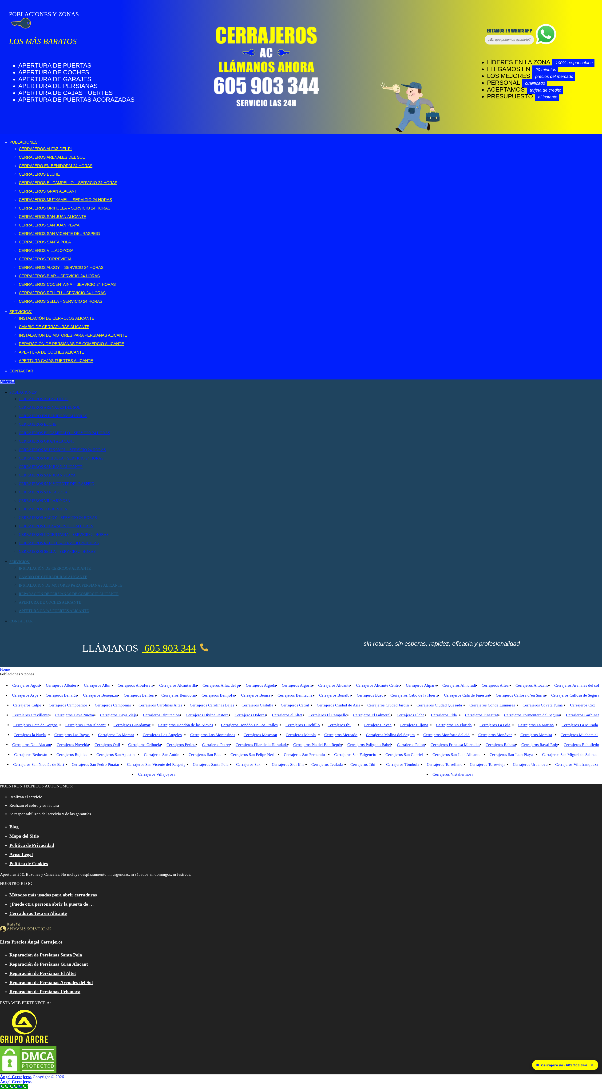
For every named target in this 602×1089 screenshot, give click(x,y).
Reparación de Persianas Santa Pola (45, 954)
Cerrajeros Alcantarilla (178, 685)
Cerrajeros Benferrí (140, 695)
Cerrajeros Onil (107, 744)
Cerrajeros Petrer (216, 744)
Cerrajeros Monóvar (495, 735)
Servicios (20, 312)
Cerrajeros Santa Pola (45, 242)
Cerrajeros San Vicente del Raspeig (59, 233)
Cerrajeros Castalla (257, 705)
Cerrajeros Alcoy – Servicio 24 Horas (61, 267)
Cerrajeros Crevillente (30, 715)
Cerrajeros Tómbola (402, 764)
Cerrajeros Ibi (339, 725)
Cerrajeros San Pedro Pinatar (95, 764)
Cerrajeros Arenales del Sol (52, 157)
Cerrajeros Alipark (421, 685)
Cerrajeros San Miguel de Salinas (569, 754)
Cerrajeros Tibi (362, 764)
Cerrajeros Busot (371, 695)
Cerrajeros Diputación (161, 715)
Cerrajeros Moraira (536, 735)
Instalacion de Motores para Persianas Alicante (73, 335)
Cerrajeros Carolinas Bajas (212, 705)
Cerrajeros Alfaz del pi (221, 685)
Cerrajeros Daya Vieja (118, 715)
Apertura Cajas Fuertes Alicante (56, 361)
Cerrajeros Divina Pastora (207, 715)
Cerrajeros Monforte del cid (446, 735)
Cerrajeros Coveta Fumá (543, 705)
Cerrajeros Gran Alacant (48, 191)
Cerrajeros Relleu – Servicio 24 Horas (62, 293)
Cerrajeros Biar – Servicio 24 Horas (59, 276)
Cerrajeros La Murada (580, 725)
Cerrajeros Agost (26, 685)
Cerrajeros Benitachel (295, 695)
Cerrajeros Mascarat (260, 735)
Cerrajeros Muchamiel (579, 735)
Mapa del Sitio (24, 836)
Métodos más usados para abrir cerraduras (53, 894)
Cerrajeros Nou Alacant (31, 744)
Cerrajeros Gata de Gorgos (35, 725)
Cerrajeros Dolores (250, 715)
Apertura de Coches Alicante (51, 352)
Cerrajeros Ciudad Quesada (439, 705)
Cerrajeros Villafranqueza (576, 764)
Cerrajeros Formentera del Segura (532, 715)
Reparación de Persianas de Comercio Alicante (71, 344)
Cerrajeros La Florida (454, 725)
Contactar (21, 371)
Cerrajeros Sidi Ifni (288, 764)
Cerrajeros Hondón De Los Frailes (249, 725)
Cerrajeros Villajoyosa (46, 250)
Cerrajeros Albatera (62, 685)
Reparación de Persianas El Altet (42, 973)
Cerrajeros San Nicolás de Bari (38, 764)
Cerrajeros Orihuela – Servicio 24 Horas (64, 208)
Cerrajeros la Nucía (30, 735)
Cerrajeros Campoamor (68, 705)
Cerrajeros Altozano (532, 685)
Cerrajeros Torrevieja (45, 259)
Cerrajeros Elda (444, 715)
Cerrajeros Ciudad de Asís (338, 705)
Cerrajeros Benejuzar (100, 695)
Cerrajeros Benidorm (178, 695)
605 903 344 (169, 648)
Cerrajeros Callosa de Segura (575, 695)
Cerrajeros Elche (39, 174)
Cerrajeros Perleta (181, 744)
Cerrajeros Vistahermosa (452, 774)
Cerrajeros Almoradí (459, 685)
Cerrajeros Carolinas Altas (160, 705)
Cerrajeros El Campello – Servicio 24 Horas (68, 183)
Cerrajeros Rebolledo (581, 744)
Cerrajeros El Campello (328, 715)
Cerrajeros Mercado (340, 735)
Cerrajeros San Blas (205, 754)
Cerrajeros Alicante (334, 685)
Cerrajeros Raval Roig (539, 744)
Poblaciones (23, 142)
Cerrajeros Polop (411, 744)
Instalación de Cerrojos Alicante (56, 318)
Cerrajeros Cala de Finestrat (467, 695)
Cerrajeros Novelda (73, 744)
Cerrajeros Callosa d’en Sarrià (521, 695)
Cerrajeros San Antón (161, 754)
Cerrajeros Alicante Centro (378, 685)
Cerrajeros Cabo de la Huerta (414, 695)
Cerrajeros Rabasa (501, 744)
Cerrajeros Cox (582, 705)
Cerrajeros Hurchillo (302, 725)
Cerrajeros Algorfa (297, 685)
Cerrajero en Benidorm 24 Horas (55, 166)
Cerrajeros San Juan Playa (49, 225)
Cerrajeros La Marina (536, 725)
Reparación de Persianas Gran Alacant (48, 964)
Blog (14, 826)
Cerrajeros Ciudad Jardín (388, 705)
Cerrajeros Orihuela (144, 744)
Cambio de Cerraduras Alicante (54, 327)
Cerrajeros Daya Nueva (74, 715)
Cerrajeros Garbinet (582, 715)
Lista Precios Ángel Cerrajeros (31, 941)
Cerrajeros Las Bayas (72, 735)
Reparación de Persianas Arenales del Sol (51, 982)
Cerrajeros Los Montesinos (212, 735)
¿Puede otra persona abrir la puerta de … (51, 904)
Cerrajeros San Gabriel (404, 754)
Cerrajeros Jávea (378, 725)
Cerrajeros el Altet (287, 715)
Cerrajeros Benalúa (62, 695)
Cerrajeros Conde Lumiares (492, 705)
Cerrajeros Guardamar (132, 725)
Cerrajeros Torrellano (445, 764)
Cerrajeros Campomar (113, 705)
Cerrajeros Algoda (261, 685)
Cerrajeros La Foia (494, 725)
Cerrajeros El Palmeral (372, 715)
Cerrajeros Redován (30, 754)
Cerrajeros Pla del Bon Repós (317, 744)
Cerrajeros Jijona (414, 725)
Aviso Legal (21, 854)
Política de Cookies (28, 863)
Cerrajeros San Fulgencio (355, 754)
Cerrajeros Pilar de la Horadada (262, 744)
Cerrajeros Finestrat (481, 715)
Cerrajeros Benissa (256, 695)
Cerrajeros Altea (495, 685)
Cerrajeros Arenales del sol (576, 685)
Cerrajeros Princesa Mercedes (455, 744)
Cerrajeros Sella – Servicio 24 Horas (60, 301)
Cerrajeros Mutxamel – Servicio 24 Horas (65, 200)
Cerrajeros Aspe (25, 695)
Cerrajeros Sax (248, 764)
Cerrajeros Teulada (327, 764)
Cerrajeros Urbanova (530, 764)
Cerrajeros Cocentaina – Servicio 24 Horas (67, 284)
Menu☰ (7, 382)
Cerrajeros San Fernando (304, 754)
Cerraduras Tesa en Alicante (38, 913)
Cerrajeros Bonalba (335, 695)
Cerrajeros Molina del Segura (390, 735)
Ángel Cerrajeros (16, 1076)
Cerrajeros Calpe (27, 705)
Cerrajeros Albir (97, 685)
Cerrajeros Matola (301, 735)
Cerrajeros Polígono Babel (369, 744)
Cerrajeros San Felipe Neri (252, 754)
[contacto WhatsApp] (490, 43)
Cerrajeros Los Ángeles (162, 735)
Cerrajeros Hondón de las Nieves (185, 725)
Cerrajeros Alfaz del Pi (45, 149)
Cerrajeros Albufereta (136, 685)
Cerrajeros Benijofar (219, 695)
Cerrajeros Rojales (71, 754)
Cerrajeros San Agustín (115, 754)
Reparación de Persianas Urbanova (44, 991)
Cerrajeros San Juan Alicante (52, 216)
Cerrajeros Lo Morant (116, 735)
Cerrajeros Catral (295, 705)
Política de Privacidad (31, 845)
